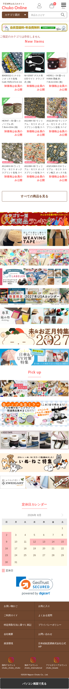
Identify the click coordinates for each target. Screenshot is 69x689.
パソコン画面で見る (34, 683)
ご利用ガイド (11, 615)
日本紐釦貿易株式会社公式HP (52, 645)
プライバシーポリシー (49, 625)
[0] (51, 5)
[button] (34, 586)
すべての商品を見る (34, 196)
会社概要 (8, 634)
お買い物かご (11, 606)
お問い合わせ (45, 634)
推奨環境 (8, 643)
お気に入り (44, 606)
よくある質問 (45, 615)
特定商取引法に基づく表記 (17, 625)
